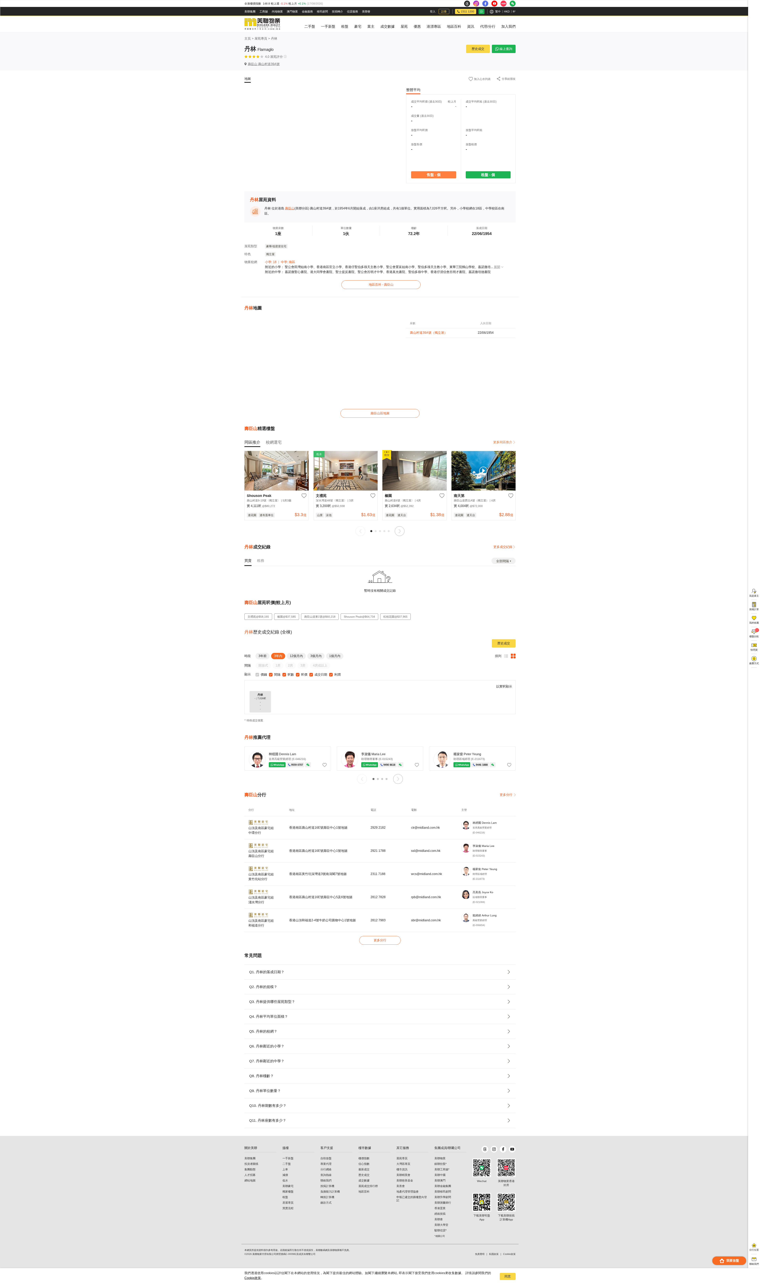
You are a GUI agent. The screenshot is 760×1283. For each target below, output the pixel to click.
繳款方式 (326, 1202)
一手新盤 (288, 1158)
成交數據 (364, 1180)
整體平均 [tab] (413, 90)
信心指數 (364, 1163)
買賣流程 (288, 1208)
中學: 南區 (288, 262)
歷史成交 (478, 48)
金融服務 (307, 11)
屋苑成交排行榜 (368, 1186)
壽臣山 (289, 208)
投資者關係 (251, 1163)
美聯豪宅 (288, 1186)
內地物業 (277, 11)
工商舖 (263, 11)
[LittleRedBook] (506, 1167)
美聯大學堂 (441, 1224)
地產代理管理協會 (407, 1191)
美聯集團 (250, 11)
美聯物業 (440, 1158)
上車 (285, 1169)
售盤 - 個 (433, 175)
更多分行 (506, 794)
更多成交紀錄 (502, 547)
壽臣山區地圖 (380, 413)
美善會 (400, 1186)
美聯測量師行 (442, 1202)
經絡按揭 (440, 1213)
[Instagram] (494, 1149)
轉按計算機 (327, 1197)
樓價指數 (364, 1158)
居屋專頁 (288, 1202)
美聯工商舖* (441, 1169)
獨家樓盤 (288, 1191)
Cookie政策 (252, 1278)
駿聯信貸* (440, 1230)
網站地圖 (250, 1180)
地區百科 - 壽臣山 (381, 284)
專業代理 (326, 1163)
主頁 (247, 38)
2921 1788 (378, 850)
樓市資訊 (402, 1169)
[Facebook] (503, 1149)
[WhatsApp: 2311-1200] (481, 11)
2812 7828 (378, 897)
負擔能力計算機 (330, 1191)
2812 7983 (378, 920)
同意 (507, 1276)
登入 (432, 11)
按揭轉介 (337, 11)
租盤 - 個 (488, 175)
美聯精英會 (403, 1174)
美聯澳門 (440, 1180)
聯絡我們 (326, 1180)
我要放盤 (732, 1260)
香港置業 (440, 1208)
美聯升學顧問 (442, 1197)
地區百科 (364, 1191)
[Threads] (485, 1149)
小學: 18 (270, 262)
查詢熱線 (326, 1174)
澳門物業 (292, 11)
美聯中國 (440, 1174)
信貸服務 (352, 11)
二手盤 (286, 1163)
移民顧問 (322, 11)
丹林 (274, 38)
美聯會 (366, 11)
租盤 (285, 1197)
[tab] (252, 442)
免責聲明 (479, 1254)
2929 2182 (378, 827)
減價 (285, 1174)
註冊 (444, 11)
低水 (285, 1180)
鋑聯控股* (440, 1163)
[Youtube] (512, 1149)
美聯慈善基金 (404, 1180)
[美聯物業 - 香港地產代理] (262, 24)
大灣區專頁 (403, 1163)
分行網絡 (326, 1169)
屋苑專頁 (261, 38)
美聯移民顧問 (442, 1191)
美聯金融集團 (442, 1186)
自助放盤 (326, 1158)
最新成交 (364, 1169)
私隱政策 (494, 1254)
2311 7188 (377, 874)
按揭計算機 (327, 1186)
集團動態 (250, 1169)
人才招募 (250, 1174)
